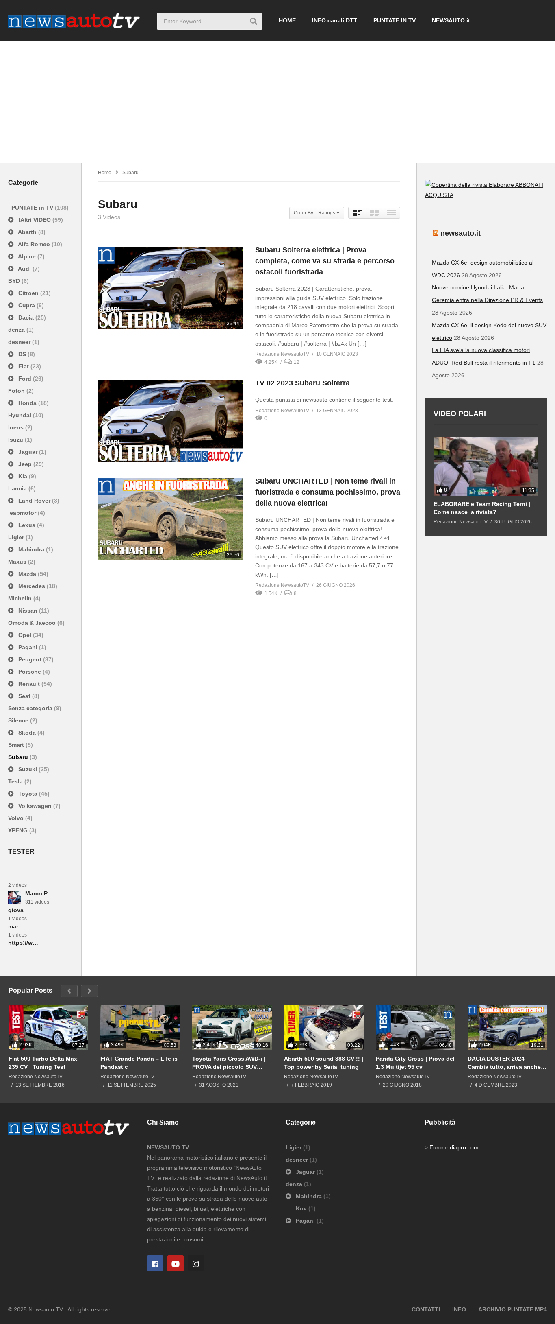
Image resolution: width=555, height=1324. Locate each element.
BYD (15, 281)
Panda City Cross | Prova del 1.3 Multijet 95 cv (415, 1062)
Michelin (20, 598)
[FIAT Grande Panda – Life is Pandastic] (140, 1027)
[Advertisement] (277, 102)
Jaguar (28, 452)
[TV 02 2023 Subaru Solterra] (170, 421)
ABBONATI (529, 185)
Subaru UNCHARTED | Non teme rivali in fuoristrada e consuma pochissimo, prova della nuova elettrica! (327, 492)
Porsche (30, 671)
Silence (19, 720)
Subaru (19, 757)
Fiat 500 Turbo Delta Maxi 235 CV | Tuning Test (44, 1062)
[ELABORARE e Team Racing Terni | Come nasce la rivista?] (486, 466)
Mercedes (32, 586)
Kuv (302, 1208)
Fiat (23, 366)
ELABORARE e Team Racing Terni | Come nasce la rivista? (482, 508)
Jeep (25, 464)
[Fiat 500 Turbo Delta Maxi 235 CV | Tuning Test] (48, 1027)
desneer (20, 342)
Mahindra (31, 549)
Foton (17, 390)
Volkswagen (35, 806)
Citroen (28, 293)
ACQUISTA (439, 195)
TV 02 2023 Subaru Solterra (302, 383)
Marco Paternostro (40, 893)
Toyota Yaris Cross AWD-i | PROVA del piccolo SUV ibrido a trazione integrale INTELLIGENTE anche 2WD (229, 1062)
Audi (25, 268)
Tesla (16, 781)
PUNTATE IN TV (394, 20)
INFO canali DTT (334, 20)
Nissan (28, 610)
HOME (287, 20)
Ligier (17, 537)
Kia (23, 476)
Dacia (26, 317)
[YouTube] (175, 1263)
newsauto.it (460, 233)
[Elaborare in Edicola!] (470, 185)
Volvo (16, 818)
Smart (17, 745)
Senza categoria (31, 708)
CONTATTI (426, 1309)
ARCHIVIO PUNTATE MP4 (512, 1309)
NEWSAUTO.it (451, 20)
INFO (459, 1309)
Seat (24, 696)
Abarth (27, 232)
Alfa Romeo (34, 244)
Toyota (28, 793)
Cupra (27, 305)
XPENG (18, 830)
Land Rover (34, 500)
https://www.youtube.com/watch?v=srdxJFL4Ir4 (23, 942)
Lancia (18, 488)
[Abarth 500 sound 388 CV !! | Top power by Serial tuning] (324, 1027)
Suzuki (28, 769)
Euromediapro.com (454, 1147)
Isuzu (16, 439)
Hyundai (20, 415)
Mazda (27, 574)
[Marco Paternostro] (14, 897)
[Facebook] (155, 1263)
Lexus (27, 525)
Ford (25, 378)
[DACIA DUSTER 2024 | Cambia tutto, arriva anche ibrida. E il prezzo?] (507, 1027)
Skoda (27, 732)
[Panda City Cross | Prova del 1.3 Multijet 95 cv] (415, 1027)
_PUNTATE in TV (31, 207)
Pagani (28, 647)
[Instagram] (196, 1263)
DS (22, 354)
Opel (25, 635)
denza (17, 329)
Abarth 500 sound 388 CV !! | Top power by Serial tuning (323, 1062)
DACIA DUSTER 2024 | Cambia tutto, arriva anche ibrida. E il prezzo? (504, 1062)
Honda (27, 403)
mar (13, 926)
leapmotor (23, 513)
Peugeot (30, 659)
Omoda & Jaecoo (32, 622)
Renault (29, 684)
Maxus (18, 561)
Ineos (16, 427)
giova (16, 910)
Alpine (27, 256)
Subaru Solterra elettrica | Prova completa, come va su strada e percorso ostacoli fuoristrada (325, 261)
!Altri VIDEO (34, 220)
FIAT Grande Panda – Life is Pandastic (139, 1062)
